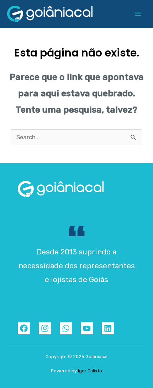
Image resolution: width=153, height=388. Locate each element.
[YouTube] (87, 328)
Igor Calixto (90, 370)
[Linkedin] (108, 328)
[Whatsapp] (66, 328)
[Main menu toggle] (138, 14)
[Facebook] (24, 328)
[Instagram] (45, 328)
